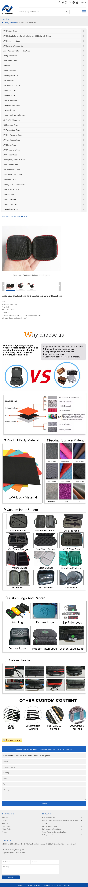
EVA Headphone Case (11, 41)
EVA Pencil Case (9, 95)
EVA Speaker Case (10, 55)
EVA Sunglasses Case (11, 75)
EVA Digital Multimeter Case (14, 184)
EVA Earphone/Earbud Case (13, 46)
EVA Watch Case (9, 110)
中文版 (83, 2)
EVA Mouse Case (9, 199)
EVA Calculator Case (11, 189)
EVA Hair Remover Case (12, 135)
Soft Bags (6, 65)
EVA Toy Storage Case (11, 140)
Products (13, 23)
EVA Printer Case (9, 70)
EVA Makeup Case (10, 100)
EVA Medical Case (10, 31)
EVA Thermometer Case (12, 85)
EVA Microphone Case (11, 150)
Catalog (4, 820)
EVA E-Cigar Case (9, 90)
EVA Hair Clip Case (10, 204)
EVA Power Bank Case (11, 105)
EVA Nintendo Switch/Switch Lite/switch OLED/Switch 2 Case (27, 36)
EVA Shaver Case (9, 145)
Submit (44, 803)
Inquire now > (13, 740)
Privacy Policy (6, 829)
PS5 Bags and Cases (10, 125)
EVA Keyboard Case (10, 209)
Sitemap (4, 832)
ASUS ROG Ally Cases (11, 120)
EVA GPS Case (8, 194)
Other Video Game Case (12, 174)
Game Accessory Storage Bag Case (16, 51)
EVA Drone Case (9, 179)
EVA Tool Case (8, 80)
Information (8, 813)
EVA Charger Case (10, 154)
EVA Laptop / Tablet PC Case (14, 159)
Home (6, 23)
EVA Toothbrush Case (11, 169)
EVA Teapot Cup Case (11, 130)
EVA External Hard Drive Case (14, 115)
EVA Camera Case (10, 60)
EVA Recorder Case (10, 164)
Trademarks (6, 826)
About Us (5, 823)
